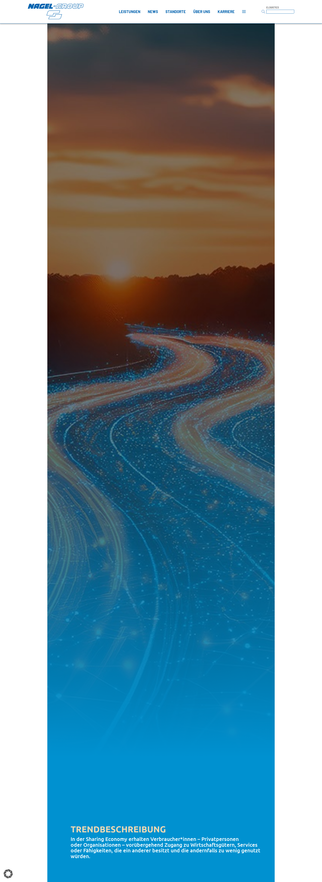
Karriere (226, 11)
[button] (8, 874)
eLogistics (272, 7)
